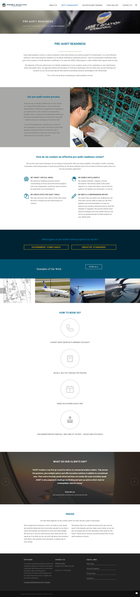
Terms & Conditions (93, 568)
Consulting (46, 26)
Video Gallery (112, 5)
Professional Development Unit (34, 582)
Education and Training (92, 5)
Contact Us (90, 578)
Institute (47, 582)
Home (24, 26)
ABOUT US (53, 5)
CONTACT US (127, 5)
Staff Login (90, 564)
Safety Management (69, 5)
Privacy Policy (91, 573)
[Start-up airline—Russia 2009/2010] (55, 296)
